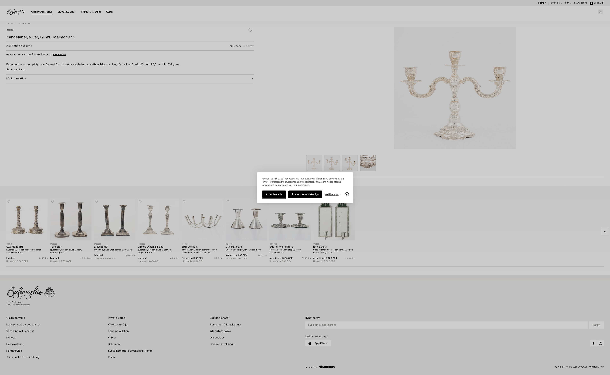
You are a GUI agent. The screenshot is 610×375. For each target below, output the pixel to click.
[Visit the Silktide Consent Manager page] (347, 194)
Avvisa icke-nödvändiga (305, 194)
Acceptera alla (274, 194)
